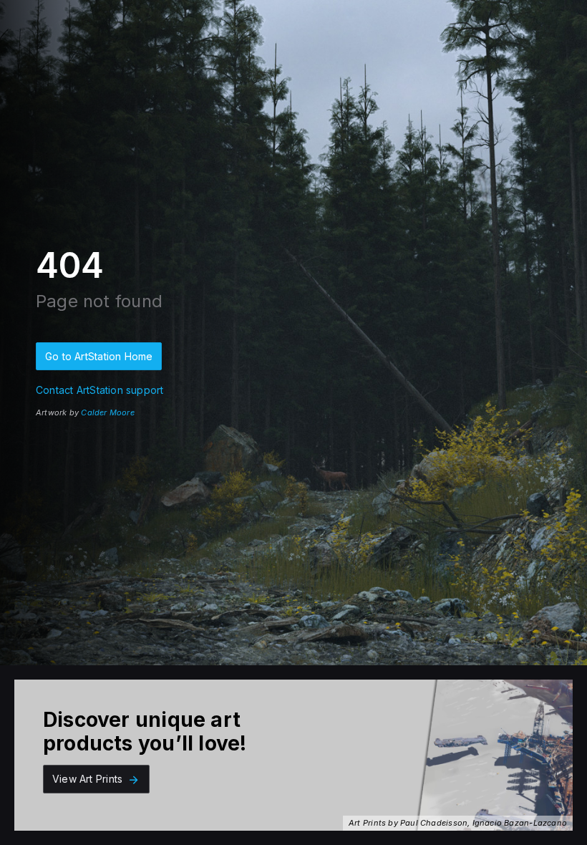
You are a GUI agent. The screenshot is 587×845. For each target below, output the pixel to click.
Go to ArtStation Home (98, 356)
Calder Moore (108, 412)
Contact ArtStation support (99, 390)
